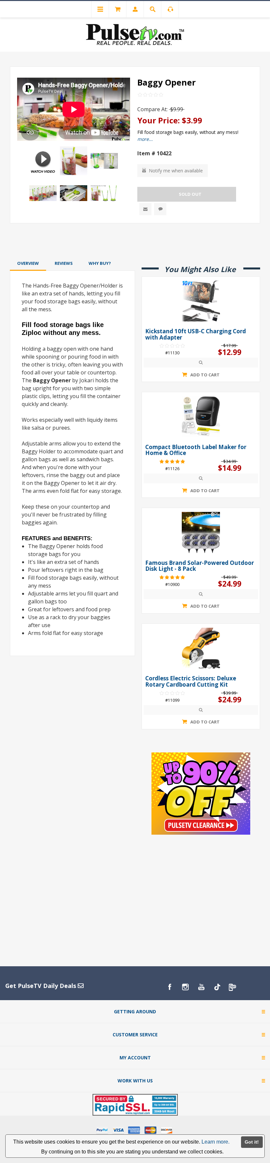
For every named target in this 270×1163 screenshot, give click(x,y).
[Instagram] (185, 987)
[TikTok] (217, 987)
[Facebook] (169, 987)
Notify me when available (176, 170)
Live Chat (160, 209)
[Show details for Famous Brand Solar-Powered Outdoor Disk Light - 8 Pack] (201, 532)
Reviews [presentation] (64, 263)
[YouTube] (201, 987)
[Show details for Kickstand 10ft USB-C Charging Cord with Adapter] (201, 301)
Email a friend (145, 209)
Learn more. (216, 1142)
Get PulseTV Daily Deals (41, 986)
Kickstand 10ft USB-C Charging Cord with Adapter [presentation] (195, 334)
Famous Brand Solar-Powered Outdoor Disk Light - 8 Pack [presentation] (199, 566)
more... (145, 139)
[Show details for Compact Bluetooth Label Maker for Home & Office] (201, 416)
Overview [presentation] (28, 263)
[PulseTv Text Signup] (233, 987)
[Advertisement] (135, 241)
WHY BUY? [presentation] (100, 263)
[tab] (28, 263)
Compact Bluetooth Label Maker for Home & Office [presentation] (195, 450)
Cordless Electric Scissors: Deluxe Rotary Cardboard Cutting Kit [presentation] (190, 681)
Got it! (252, 1142)
